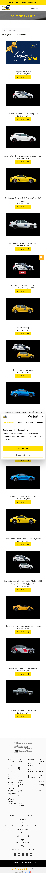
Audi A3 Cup (19, 769)
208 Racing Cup (20, 761)
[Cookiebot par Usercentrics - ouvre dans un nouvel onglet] (28, 416)
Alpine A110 (20, 791)
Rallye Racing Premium (23, 369)
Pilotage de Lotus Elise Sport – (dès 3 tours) (23, 626)
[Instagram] (23, 854)
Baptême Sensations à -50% (23, 285)
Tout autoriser (23, 448)
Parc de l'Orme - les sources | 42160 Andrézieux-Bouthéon (23, 817)
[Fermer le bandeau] (42, 416)
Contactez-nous (42, 776)
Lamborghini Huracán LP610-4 (22, 803)
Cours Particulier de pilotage (11, 762)
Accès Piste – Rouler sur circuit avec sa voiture (23, 155)
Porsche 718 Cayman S (21, 783)
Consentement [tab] (8, 422)
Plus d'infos (21, 77)
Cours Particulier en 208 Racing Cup (23, 113)
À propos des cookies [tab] (34, 422)
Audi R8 (19, 797)
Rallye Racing (23, 327)
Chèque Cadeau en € (23, 71)
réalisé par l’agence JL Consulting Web (24, 862)
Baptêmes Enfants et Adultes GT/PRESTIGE (12, 800)
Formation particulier (11, 783)
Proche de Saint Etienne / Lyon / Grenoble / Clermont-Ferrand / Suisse (23, 827)
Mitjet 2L (20, 776)
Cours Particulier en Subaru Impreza (23, 243)
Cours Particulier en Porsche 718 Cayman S (23, 538)
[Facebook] (15, 854)
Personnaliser (21, 455)
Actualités (42, 771)
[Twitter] (27, 854)
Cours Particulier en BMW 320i (23, 710)
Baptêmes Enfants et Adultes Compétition (12, 791)
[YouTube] (19, 854)
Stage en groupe (10, 776)
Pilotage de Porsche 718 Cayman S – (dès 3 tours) (23, 200)
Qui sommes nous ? (42, 761)
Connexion (32, 759)
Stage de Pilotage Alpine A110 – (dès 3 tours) (23, 412)
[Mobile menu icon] (42, 8)
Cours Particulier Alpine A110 (23, 496)
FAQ (40, 767)
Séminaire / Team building (42, 783)
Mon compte (30, 764)
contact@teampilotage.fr (23, 842)
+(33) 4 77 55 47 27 (23, 836)
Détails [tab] (20, 422)
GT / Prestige (10, 770)
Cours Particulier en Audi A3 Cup (23, 668)
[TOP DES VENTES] (23, 269)
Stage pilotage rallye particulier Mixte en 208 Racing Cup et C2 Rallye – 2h (23, 582)
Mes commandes (32, 770)
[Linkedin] (31, 854)
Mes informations (32, 776)
